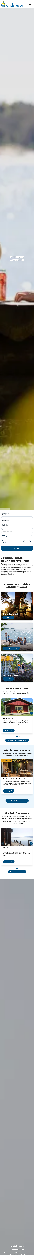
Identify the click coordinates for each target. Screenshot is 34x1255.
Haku (18, 548)
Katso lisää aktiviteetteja (17, 871)
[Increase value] (30, 536)
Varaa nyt (8, 730)
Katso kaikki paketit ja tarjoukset (17, 800)
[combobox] (17, 514)
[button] (17, 736)
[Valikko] (30, 4)
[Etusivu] (12, 4)
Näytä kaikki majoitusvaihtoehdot (17, 740)
